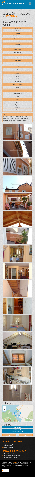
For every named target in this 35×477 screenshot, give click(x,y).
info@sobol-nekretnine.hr (17, 431)
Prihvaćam (5, 471)
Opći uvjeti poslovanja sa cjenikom (12, 453)
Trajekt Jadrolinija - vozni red (10, 457)
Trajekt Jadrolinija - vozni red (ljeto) (12, 455)
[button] (4, 407)
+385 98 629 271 (17, 429)
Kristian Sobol (17, 427)
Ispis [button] (25, 435)
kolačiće (15, 462)
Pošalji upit (9, 435)
